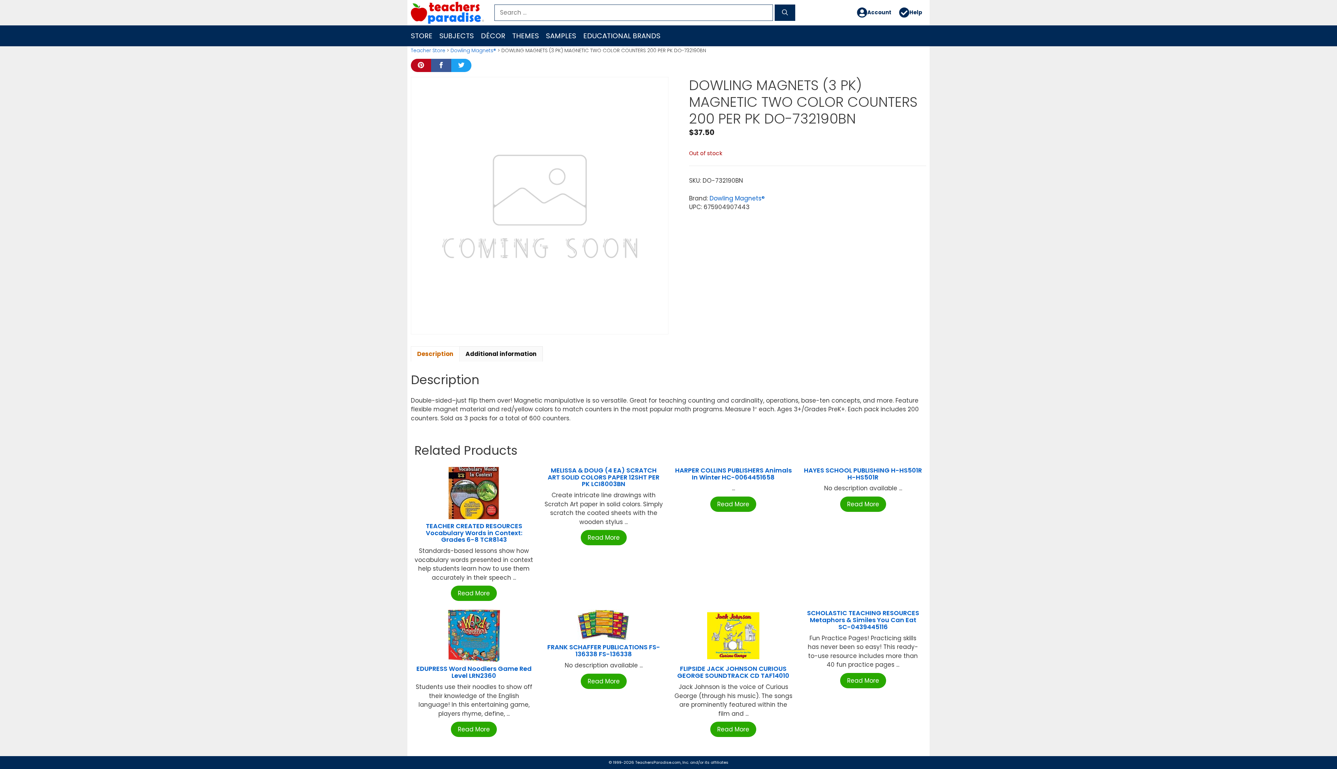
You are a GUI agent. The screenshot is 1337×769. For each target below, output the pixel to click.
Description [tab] (435, 354)
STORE (421, 36)
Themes (525, 36)
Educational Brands (621, 36)
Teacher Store (428, 50)
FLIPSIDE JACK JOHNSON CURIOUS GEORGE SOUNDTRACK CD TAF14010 (733, 672)
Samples (561, 36)
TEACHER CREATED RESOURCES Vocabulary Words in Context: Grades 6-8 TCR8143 (474, 533)
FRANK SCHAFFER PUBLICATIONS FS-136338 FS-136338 (603, 650)
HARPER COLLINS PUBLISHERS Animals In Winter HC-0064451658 (733, 474)
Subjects (456, 36)
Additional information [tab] (501, 354)
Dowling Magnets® (473, 50)
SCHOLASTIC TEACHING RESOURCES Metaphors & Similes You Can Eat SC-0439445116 (863, 620)
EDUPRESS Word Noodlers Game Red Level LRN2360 (474, 672)
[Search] (785, 13)
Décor (493, 36)
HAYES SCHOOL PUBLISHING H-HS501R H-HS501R (863, 474)
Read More (474, 593)
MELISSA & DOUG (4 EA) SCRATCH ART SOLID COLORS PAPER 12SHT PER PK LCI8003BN (603, 477)
